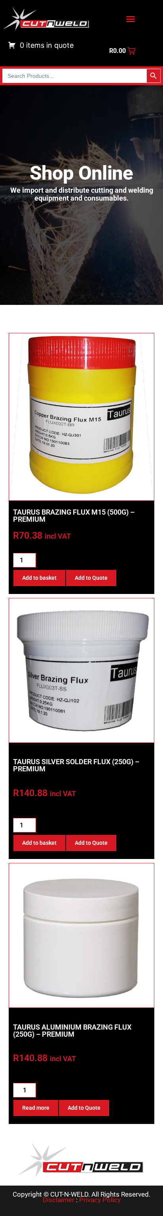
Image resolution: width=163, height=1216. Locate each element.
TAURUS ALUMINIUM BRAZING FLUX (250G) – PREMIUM (72, 1030)
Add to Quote (91, 578)
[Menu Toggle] (130, 19)
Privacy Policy (100, 1200)
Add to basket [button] (39, 578)
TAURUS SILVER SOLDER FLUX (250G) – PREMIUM (76, 765)
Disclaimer (58, 1200)
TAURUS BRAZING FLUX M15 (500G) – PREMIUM (74, 515)
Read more (35, 1108)
